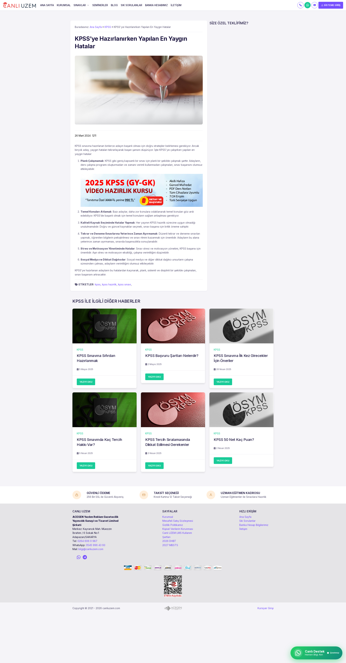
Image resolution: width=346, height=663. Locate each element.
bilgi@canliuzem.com (90, 549)
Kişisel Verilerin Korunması (177, 528)
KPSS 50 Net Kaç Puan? (234, 439)
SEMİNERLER (100, 5)
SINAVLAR (80, 5)
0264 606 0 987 (87, 540)
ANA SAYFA (47, 5)
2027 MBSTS (170, 545)
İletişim (243, 528)
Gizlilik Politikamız (172, 524)
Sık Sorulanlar (247, 520)
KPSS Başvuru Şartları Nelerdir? (171, 355)
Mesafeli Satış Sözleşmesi (177, 520)
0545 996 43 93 (95, 545)
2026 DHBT (169, 540)
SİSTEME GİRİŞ (331, 5)
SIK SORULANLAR (131, 5)
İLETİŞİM (176, 5)
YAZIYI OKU (85, 382)
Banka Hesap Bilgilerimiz (253, 524)
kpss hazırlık (109, 284)
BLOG (114, 5)
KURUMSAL (64, 5)
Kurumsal (167, 516)
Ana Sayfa (96, 26)
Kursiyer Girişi (266, 608)
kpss (98, 284)
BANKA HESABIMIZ (156, 5)
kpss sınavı (124, 284)
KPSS (108, 26)
